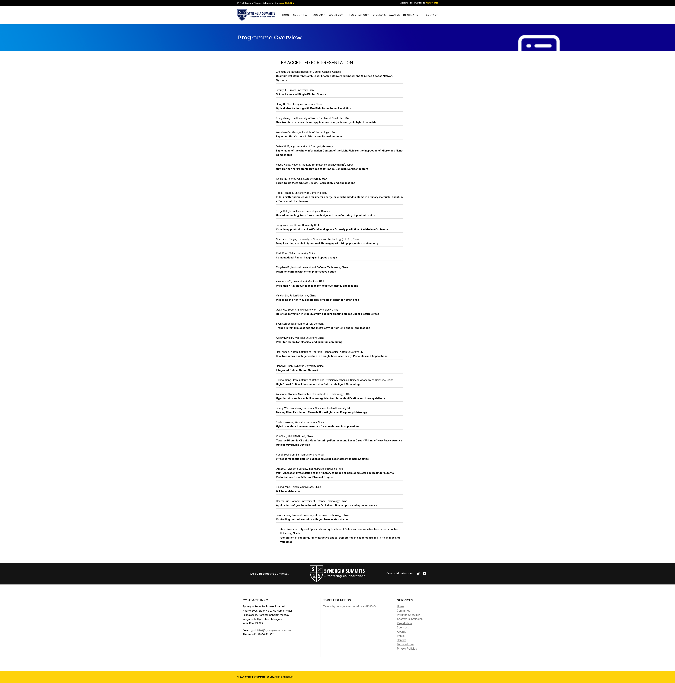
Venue (401, 636)
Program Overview (408, 614)
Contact (432, 15)
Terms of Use (405, 644)
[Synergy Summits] (256, 15)
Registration (358, 15)
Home (286, 15)
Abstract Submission (410, 619)
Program (317, 15)
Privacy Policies (407, 648)
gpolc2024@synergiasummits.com (271, 630)
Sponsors (379, 15)
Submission (336, 15)
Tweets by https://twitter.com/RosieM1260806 (350, 606)
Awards (394, 15)
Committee (300, 15)
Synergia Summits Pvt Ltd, (259, 677)
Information (412, 15)
